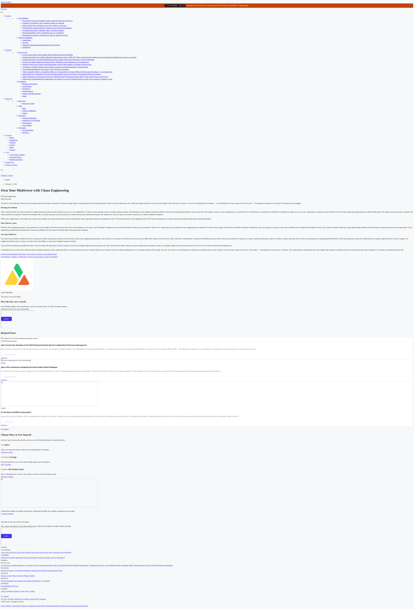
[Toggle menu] (2, 12)
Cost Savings (5, 565)
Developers (22, 128)
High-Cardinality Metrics (125, 565)
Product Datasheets (29, 118)
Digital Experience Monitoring (162, 565)
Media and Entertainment (31, 94)
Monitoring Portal (15, 160)
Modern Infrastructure (80, 565)
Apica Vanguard (53, 552)
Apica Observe (26, 552)
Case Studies (27, 125)
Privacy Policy (6, 606)
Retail (24, 96)
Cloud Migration (110, 565)
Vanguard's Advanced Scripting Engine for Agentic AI (41, 45)
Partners (12, 142)
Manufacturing (27, 91)
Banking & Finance (7, 570)
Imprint (53, 606)
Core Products (23, 18)
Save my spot (244, 5)
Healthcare (26, 89)
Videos (24, 113)
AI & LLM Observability (63, 565)
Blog (24, 108)
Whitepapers (27, 123)
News (11, 147)
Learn (20, 106)
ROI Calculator (40, 599)
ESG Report (46, 606)
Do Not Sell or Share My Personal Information (72, 606)
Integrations (26, 40)
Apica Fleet (35, 552)
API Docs (25, 133)
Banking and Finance (29, 84)
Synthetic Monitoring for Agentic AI (24, 565)
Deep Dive (22, 116)
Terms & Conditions (28, 606)
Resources (8, 99)
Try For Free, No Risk (17, 155)
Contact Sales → (39, 545)
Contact (12, 150)
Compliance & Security (97, 565)
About (11, 138)
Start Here (22, 101)
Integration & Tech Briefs (31, 120)
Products (8, 16)
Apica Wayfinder (65, 552)
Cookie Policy (16, 606)
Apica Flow (6, 552)
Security (25, 42)
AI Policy (38, 606)
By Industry (22, 81)
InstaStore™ (26, 47)
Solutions (8, 50)
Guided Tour (9, 162)
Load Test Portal (15, 157)
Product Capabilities (25, 38)
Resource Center (28, 103)
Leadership (13, 140)
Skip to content (6, 2)
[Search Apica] (3, 172)
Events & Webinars (29, 111)
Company (8, 135)
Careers (12, 145)
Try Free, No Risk (7, 599)
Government (26, 86)
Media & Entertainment (50, 570)
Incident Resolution (45, 565)
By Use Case (22, 52)
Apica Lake (16, 552)
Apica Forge (43, 552)
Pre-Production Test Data (142, 565)
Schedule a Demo (11, 165)
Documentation (27, 130)
